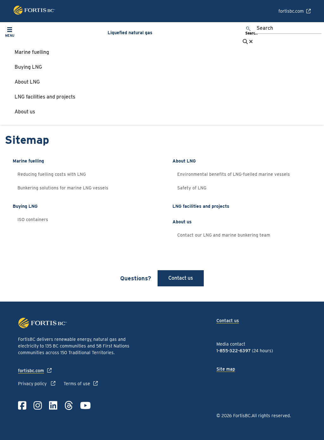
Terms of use (77, 383)
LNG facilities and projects (45, 97)
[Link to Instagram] (38, 405)
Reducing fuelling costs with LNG (51, 174)
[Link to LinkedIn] (53, 405)
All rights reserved (271, 415)
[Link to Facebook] (22, 405)
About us (25, 112)
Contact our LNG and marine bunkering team (223, 235)
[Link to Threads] (69, 405)
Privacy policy (33, 383)
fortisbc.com (291, 11)
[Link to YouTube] (85, 405)
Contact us (180, 278)
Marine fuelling (32, 52)
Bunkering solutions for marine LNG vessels (62, 187)
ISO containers (32, 219)
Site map (225, 369)
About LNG (27, 82)
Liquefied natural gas (130, 32)
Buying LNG (28, 67)
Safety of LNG (192, 187)
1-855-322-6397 (233, 350)
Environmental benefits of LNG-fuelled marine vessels (233, 174)
